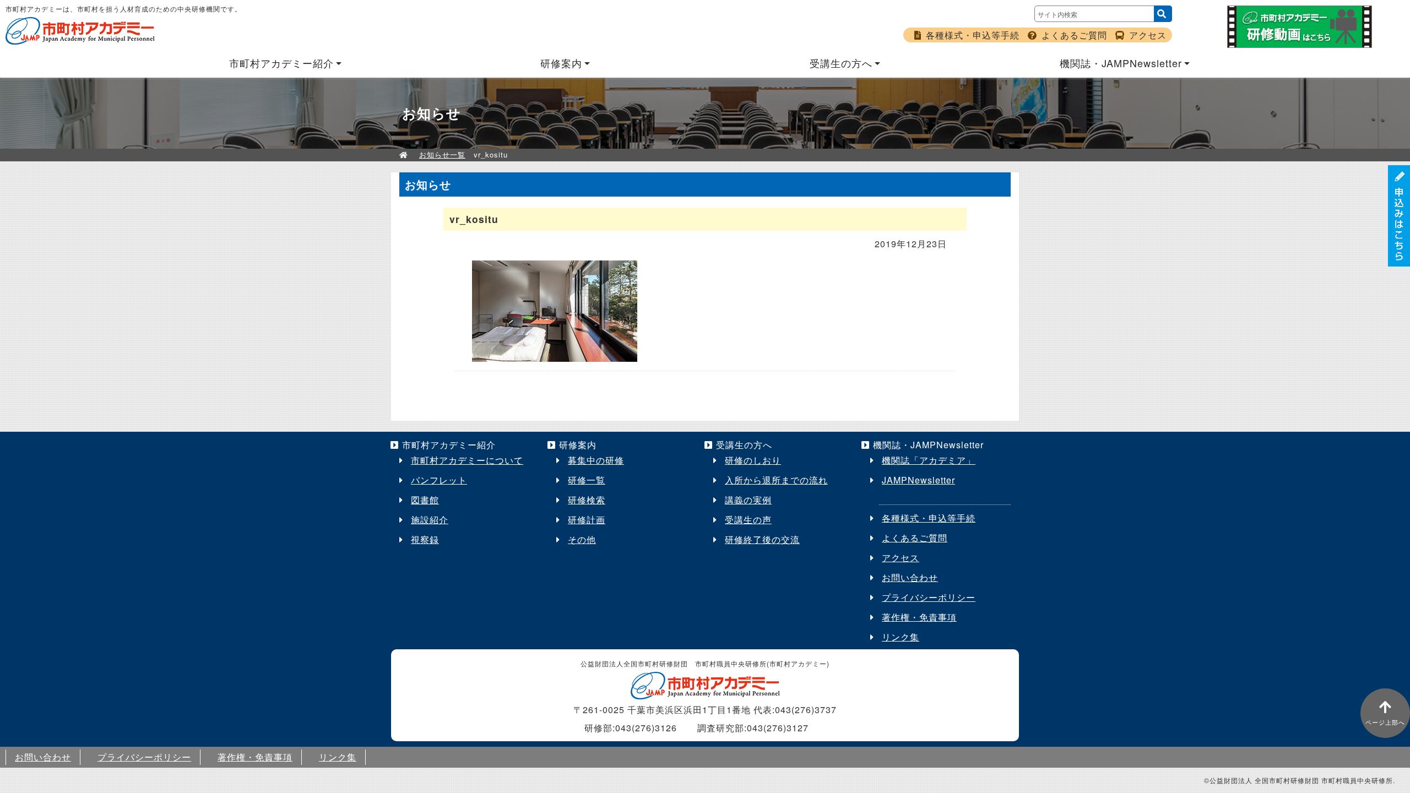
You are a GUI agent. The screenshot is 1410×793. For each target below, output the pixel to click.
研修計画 (586, 519)
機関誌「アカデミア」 (928, 460)
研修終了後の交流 (762, 539)
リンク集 (900, 637)
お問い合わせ (910, 577)
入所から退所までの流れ (776, 480)
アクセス (1148, 35)
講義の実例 (748, 499)
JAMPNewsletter (918, 480)
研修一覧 (586, 480)
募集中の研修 (596, 460)
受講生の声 (748, 519)
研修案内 (561, 63)
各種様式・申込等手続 (972, 35)
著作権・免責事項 (919, 617)
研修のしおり (753, 460)
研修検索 (586, 499)
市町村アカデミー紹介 (281, 63)
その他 (582, 539)
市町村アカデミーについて (467, 460)
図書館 (425, 499)
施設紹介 (429, 519)
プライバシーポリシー (928, 597)
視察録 (425, 539)
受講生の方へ (841, 63)
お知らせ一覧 (442, 154)
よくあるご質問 (1074, 35)
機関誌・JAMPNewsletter (1121, 63)
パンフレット (439, 480)
